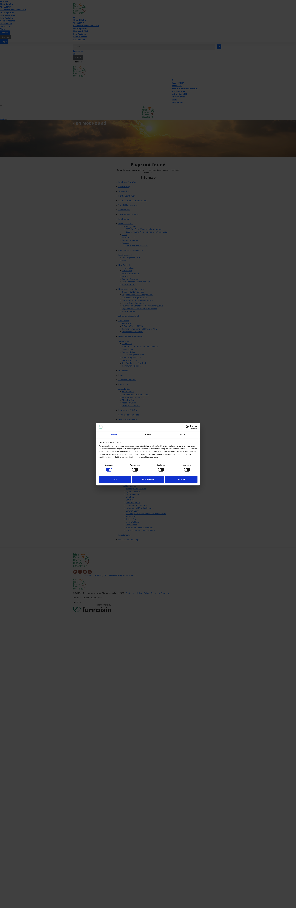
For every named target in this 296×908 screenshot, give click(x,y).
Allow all (181, 479)
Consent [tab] (113, 435)
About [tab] (182, 435)
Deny (115, 479)
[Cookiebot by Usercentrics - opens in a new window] (187, 427)
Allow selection (148, 479)
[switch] (135, 469)
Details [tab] (148, 435)
